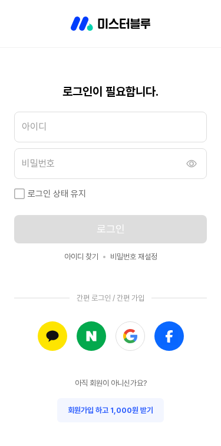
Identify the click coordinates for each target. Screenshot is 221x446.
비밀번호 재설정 (133, 256)
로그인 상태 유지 (57, 193)
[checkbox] (19, 193)
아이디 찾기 (81, 256)
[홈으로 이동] (110, 23)
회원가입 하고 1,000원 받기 (110, 410)
